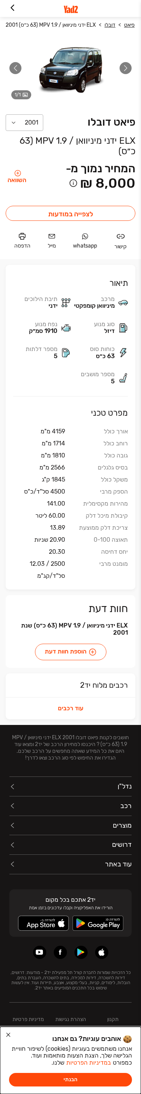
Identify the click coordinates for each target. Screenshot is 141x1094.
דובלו (110, 25)
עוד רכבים (70, 708)
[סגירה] (8, 1034)
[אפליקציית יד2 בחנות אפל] (101, 952)
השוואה (17, 180)
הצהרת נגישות (70, 1019)
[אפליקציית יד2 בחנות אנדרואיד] (81, 952)
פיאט (129, 25)
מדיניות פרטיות (28, 1019)
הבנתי (70, 1079)
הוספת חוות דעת (65, 651)
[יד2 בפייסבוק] (60, 952)
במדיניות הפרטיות (88, 1062)
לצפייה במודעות (70, 214)
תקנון (112, 1019)
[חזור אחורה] (12, 8)
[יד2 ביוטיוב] (39, 952)
